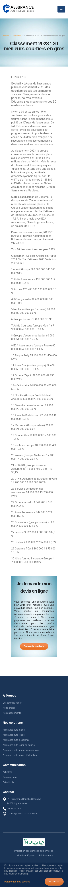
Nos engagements (12, 713)
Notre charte (9, 708)
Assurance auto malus (14, 730)
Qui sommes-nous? (12, 703)
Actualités (7, 772)
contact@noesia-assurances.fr (23, 813)
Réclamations (46, 855)
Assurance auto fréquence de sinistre (21, 750)
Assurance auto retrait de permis (19, 745)
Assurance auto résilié (14, 735)
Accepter (54, 882)
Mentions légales (26, 855)
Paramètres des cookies (17, 881)
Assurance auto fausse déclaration (20, 755)
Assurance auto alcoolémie (16, 740)
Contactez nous (10, 777)
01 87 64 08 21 (15, 808)
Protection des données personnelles (33, 850)
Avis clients (8, 782)
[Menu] (61, 9)
